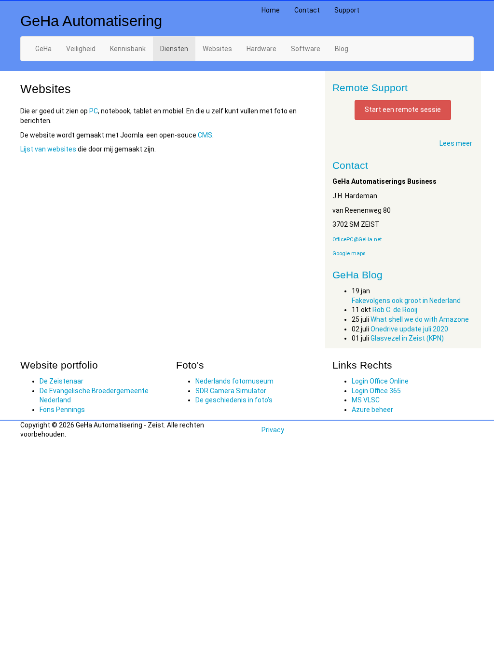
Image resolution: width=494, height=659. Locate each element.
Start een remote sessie (403, 109)
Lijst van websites (48, 149)
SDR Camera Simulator (230, 391)
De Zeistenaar (61, 381)
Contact (307, 10)
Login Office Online (380, 381)
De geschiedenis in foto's (234, 400)
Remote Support (370, 87)
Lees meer (455, 143)
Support (346, 10)
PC (93, 111)
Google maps (349, 253)
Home (270, 10)
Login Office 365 (376, 391)
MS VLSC (366, 400)
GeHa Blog (357, 274)
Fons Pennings (62, 409)
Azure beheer (372, 409)
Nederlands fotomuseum (234, 381)
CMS (205, 135)
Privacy (272, 430)
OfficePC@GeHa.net (357, 239)
